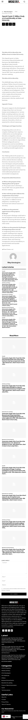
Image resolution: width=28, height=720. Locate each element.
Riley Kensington (8, 11)
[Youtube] (12, 630)
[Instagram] (6, 630)
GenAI (3, 271)
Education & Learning (7, 294)
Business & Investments (8, 307)
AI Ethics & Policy (6, 282)
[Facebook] (3, 24)
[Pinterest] (10, 24)
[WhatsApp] (13, 24)
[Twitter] (6, 24)
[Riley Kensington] (14, 256)
